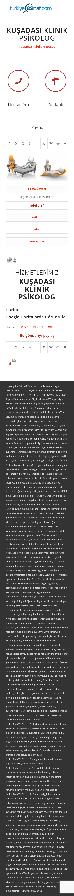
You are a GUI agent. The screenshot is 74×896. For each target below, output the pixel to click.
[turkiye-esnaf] (31, 8)
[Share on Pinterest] (30, 143)
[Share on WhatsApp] (23, 143)
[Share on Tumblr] (44, 143)
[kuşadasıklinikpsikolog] (12, 259)
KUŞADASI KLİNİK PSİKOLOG (37, 47)
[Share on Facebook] (9, 143)
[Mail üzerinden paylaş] (64, 143)
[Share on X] (16, 143)
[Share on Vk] (51, 143)
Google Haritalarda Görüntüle (36, 317)
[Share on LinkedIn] (37, 143)
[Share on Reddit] (57, 143)
